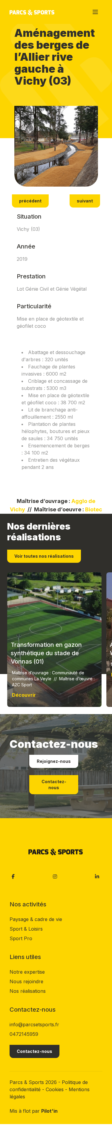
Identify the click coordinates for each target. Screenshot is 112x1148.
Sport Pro (21, 938)
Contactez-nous (54, 784)
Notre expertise (27, 972)
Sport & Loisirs (26, 929)
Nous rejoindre (26, 981)
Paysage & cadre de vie (36, 919)
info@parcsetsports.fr (34, 1024)
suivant (85, 200)
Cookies (55, 1089)
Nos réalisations (28, 991)
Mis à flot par (34, 1111)
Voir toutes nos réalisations (44, 556)
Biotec (93, 509)
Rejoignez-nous (54, 761)
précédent (30, 200)
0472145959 (24, 1034)
